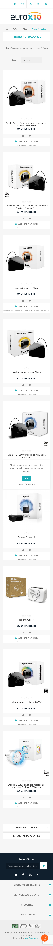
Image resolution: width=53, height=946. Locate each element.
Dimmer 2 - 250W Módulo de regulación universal (27, 456)
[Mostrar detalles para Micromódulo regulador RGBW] (26, 672)
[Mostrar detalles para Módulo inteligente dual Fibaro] (26, 342)
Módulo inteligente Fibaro (26, 288)
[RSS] (37, 875)
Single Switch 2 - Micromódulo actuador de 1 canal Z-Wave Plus (26, 124)
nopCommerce (32, 938)
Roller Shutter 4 (26, 619)
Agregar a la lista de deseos (30, 136)
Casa (7, 29)
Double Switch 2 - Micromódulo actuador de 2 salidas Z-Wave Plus (27, 206)
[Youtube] (30, 875)
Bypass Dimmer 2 (26, 537)
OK (26, 479)
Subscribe (43, 865)
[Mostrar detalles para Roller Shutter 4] (26, 589)
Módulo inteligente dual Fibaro (26, 372)
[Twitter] (16, 875)
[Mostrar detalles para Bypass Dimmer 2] (26, 507)
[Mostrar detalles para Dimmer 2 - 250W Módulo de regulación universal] (26, 424)
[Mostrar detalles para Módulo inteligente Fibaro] (26, 258)
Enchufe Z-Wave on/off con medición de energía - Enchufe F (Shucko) (26, 785)
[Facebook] (23, 875)
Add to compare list (23, 136)
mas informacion (27, 484)
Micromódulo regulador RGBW (26, 702)
